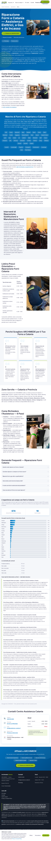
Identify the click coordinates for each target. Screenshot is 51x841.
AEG (6, 132)
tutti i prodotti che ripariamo (9, 107)
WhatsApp (6, 41)
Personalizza (38, 835)
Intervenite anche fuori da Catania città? (13, 481)
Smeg (26, 59)
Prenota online (38, 2)
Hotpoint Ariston (5, 59)
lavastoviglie (13, 147)
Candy (40, 59)
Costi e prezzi (5, 796)
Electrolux (33, 59)
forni (22, 149)
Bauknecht (17, 132)
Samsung (16, 140)
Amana (11, 132)
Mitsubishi (35, 137)
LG (19, 137)
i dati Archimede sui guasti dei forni (24, 167)
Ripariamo (10, 2)
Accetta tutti (45, 835)
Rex (10, 140)
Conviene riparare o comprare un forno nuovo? (14, 471)
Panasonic (5, 140)
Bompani (28, 132)
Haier (32, 135)
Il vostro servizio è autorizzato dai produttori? (14, 485)
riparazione (13, 6)
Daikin (44, 132)
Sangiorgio (22, 140)
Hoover (37, 135)
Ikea (10, 137)
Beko (22, 121)
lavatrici (6, 147)
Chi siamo (27, 2)
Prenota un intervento (12, 732)
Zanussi (19, 143)
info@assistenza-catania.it (14, 728)
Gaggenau (17, 135)
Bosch (29, 121)
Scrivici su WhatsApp (12, 723)
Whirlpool (19, 59)
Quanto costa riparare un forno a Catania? (13, 467)
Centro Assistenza (5, 6)
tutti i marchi (20, 127)
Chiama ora (45, 1)
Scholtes (29, 140)
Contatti (32, 2)
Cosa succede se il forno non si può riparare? (14, 490)
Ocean (45, 137)
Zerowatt (25, 143)
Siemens (35, 140)
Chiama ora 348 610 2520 (12, 33)
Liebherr (24, 137)
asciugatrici (28, 147)
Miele (33, 121)
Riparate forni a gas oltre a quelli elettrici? (13, 476)
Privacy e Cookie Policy (7, 798)
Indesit (25, 121)
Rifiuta (31, 835)
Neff (40, 137)
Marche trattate (18, 2)
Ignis (5, 137)
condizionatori (36, 147)
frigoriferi (21, 147)
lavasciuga (43, 147)
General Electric (25, 135)
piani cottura (27, 149)
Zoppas (31, 143)
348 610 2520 (10, 719)
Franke (11, 135)
